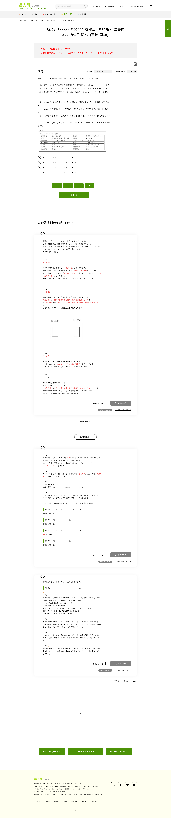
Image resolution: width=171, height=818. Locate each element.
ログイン (122, 6)
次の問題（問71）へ (119, 752)
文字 (120, 71)
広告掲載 (47, 801)
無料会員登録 (109, 6)
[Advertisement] (85, 730)
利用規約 (74, 801)
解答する (74, 195)
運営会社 (37, 801)
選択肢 (89, 71)
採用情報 (57, 801)
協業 (65, 801)
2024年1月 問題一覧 (85, 752)
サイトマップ (96, 801)
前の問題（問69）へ (52, 752)
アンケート (96, 6)
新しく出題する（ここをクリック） (77, 53)
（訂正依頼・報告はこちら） (96, 79)
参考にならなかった (105, 410)
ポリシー (84, 801)
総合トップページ (136, 6)
